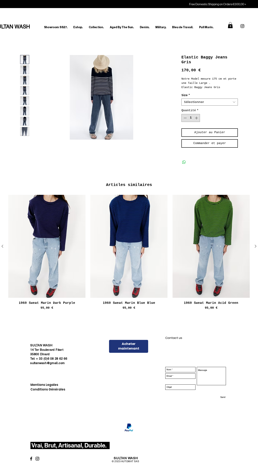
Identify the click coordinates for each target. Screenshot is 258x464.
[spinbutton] (190, 122)
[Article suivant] (255, 250)
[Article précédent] (2, 250)
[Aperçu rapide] (46, 250)
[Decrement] (184, 122)
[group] (129, 257)
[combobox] (209, 106)
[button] (78, 27)
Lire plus (188, 91)
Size (185, 99)
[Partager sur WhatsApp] (184, 166)
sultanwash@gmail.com (47, 367)
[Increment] (197, 122)
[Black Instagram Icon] (242, 26)
